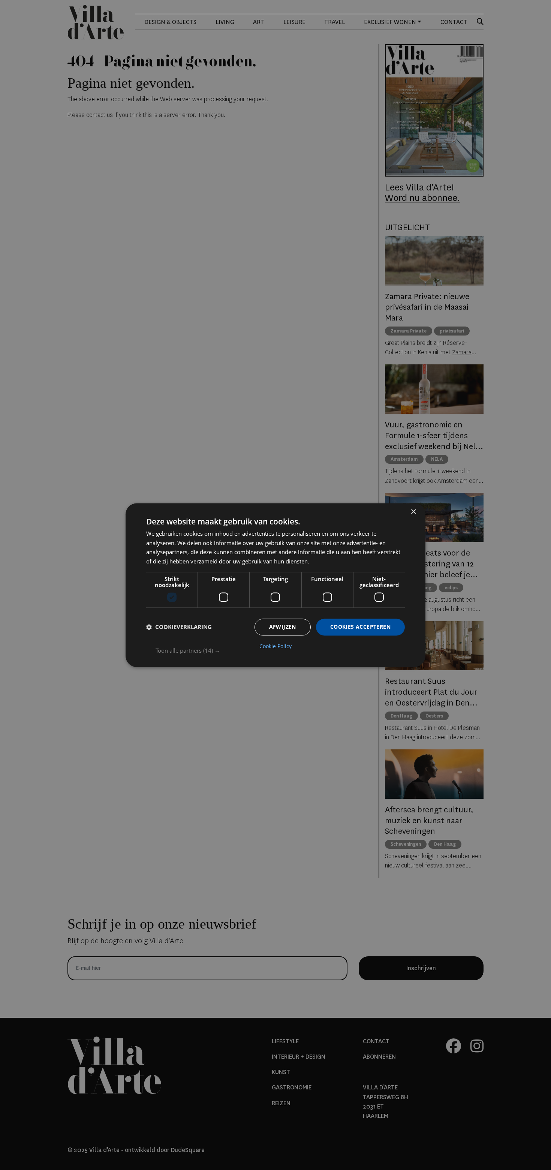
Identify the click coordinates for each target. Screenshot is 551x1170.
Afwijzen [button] (282, 626)
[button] (280, 650)
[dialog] (275, 585)
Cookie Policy (275, 646)
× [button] (413, 512)
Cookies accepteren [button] (360, 626)
